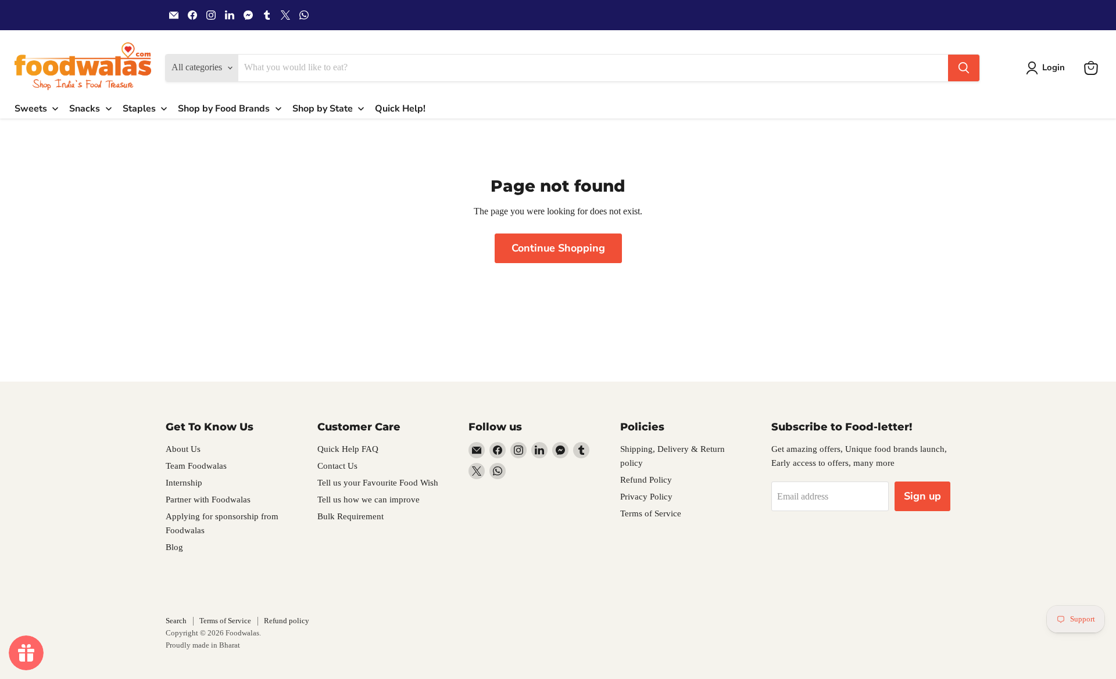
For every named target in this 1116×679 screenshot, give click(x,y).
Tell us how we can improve (368, 499)
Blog (174, 547)
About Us (183, 449)
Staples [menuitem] (139, 108)
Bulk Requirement (350, 516)
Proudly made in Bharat (203, 645)
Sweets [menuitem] (31, 108)
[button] (1048, 68)
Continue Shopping (558, 248)
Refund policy (286, 620)
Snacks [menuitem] (84, 108)
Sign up (922, 496)
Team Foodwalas (196, 465)
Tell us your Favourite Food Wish (377, 482)
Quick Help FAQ (347, 449)
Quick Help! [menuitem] (400, 108)
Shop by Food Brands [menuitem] (224, 108)
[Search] (963, 68)
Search (176, 620)
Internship (184, 482)
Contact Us (337, 465)
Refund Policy (646, 479)
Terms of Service (650, 513)
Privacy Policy (646, 496)
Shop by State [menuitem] (322, 108)
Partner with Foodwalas (208, 499)
